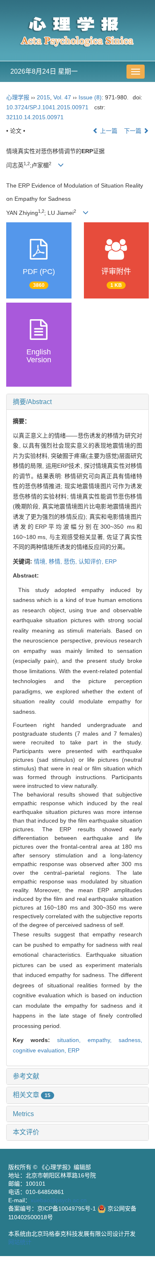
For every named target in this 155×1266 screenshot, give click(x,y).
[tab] (77, 402)
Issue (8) (90, 97)
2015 (43, 97)
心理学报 (17, 97)
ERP (111, 561)
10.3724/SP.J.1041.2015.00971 (47, 107)
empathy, (103, 1040)
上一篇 (107, 131)
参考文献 (26, 1076)
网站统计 (19, 1242)
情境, (41, 561)
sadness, (130, 1040)
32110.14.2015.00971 (35, 117)
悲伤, (71, 561)
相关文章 (31, 1094)
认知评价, (92, 561)
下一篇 (133, 131)
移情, (56, 561)
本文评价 (26, 1132)
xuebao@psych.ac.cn (59, 1200)
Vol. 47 (62, 97)
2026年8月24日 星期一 (44, 71)
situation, (72, 1040)
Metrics (23, 1113)
